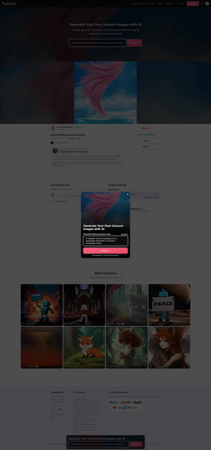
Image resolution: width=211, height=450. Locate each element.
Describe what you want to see (97, 234)
